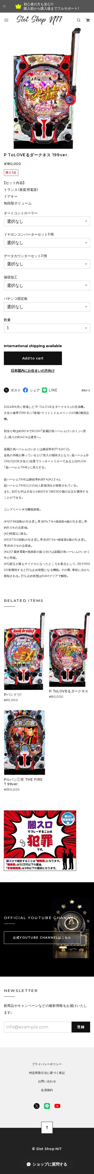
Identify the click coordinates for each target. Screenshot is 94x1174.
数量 (7, 320)
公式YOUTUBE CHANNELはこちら (42, 937)
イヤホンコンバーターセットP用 (29, 234)
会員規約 (47, 1090)
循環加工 (10, 277)
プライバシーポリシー (47, 1064)
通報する (85, 390)
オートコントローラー (21, 213)
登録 (81, 1027)
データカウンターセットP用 (25, 256)
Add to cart (33, 358)
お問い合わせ (47, 1081)
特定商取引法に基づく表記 (47, 1072)
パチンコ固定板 (15, 298)
